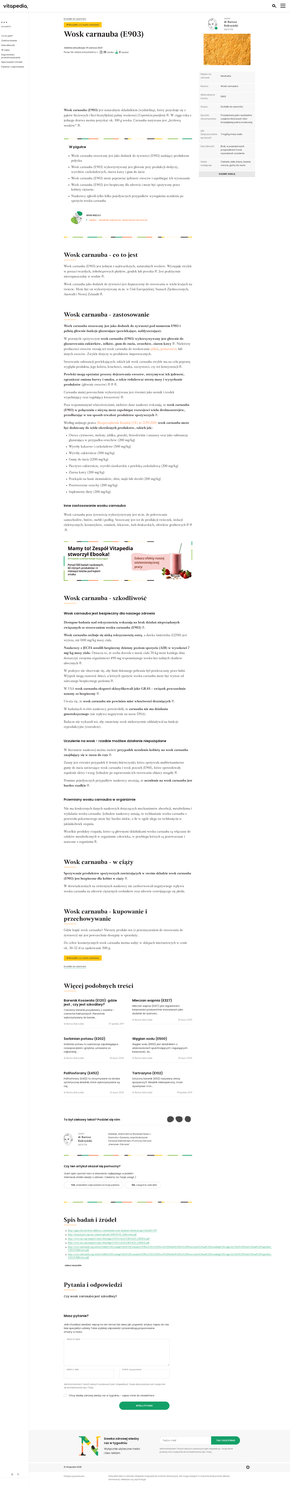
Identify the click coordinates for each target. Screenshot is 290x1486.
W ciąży (5, 50)
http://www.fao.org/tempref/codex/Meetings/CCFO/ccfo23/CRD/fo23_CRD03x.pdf (108, 1239)
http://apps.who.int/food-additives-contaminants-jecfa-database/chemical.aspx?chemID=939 (112, 1231)
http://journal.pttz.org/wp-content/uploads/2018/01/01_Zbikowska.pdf (102, 1235)
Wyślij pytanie (144, 1405)
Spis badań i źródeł (11, 62)
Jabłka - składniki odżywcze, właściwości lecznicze (118, 220)
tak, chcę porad (225, 1440)
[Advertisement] (128, 82)
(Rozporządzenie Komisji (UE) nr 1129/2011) (127, 423)
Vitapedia (71, 1467)
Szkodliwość (8, 45)
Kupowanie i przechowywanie (10, 56)
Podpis (131, 1369)
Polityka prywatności (74, 1476)
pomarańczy (168, 349)
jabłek (154, 349)
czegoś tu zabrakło (144, 1185)
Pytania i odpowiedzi (12, 66)
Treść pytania (73, 1339)
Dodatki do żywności (75, 18)
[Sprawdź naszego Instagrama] (248, 1467)
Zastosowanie (9, 40)
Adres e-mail (73, 1369)
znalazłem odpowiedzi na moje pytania (95, 1185)
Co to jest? (7, 35)
